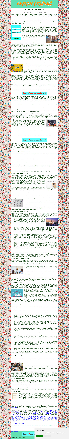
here (54, 389)
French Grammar (40, 416)
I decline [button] (41, 436)
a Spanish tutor (14, 414)
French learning (14, 406)
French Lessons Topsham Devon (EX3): (19, 14)
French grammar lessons (44, 284)
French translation (32, 412)
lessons (37, 410)
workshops (41, 266)
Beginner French (50, 418)
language (37, 35)
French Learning (17, 416)
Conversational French (24, 417)
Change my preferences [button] (47, 436)
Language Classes (47, 416)
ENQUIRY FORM (14, 407)
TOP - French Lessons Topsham (17, 423)
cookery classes (14, 411)
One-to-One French (35, 418)
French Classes (14, 417)
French (26, 393)
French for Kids (49, 417)
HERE (32, 414)
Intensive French (20, 420)
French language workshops (22, 260)
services (55, 414)
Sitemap (12, 431)
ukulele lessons (52, 411)
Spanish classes (27, 411)
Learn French (54, 416)
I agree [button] (38, 436)
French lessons (21, 143)
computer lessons (45, 412)
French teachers (54, 146)
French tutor (54, 404)
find (14, 380)
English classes (36, 413)
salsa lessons (40, 411)
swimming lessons (48, 413)
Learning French (43, 418)
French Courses (25, 416)
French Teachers (32, 416)
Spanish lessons (23, 413)
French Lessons (41, 417)
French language (24, 387)
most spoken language (25, 157)
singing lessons (18, 412)
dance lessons (49, 410)
